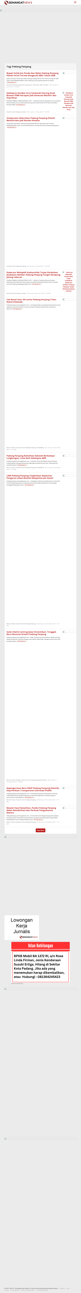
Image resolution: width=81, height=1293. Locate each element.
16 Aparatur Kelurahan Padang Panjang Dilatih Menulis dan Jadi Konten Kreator (31, 119)
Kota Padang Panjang (19, 266)
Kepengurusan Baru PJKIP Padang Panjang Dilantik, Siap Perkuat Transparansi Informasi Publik (33, 789)
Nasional (21, 85)
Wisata (44, 780)
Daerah (9, 85)
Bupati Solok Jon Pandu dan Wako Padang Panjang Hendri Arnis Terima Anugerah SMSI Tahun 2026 (32, 74)
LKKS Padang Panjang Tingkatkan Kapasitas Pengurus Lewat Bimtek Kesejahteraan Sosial (30, 476)
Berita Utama (11, 447)
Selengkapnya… (12, 82)
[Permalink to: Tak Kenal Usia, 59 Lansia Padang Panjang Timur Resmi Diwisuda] (68, 372)
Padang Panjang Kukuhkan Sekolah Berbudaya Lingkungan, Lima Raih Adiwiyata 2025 (31, 456)
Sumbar (46, 85)
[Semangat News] (18, 2)
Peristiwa (36, 85)
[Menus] (75, 2)
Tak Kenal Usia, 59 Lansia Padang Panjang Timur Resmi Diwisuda (31, 300)
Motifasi (15, 85)
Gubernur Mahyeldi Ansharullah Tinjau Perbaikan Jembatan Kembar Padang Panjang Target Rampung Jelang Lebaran (33, 274)
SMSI (41, 85)
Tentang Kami (15, 1290)
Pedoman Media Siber (27, 1290)
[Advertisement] (40, 48)
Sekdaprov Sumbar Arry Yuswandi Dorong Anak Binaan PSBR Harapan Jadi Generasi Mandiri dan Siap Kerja (31, 95)
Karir (68, 1288)
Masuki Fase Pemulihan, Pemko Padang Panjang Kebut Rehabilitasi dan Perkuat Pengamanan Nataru (31, 810)
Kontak (6, 1290)
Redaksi (62, 1288)
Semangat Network (42, 1290)
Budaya (18, 780)
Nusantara (28, 85)
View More (40, 830)
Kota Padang (16, 112)
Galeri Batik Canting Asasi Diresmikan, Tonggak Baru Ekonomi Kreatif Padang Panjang (31, 633)
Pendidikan (40, 447)
